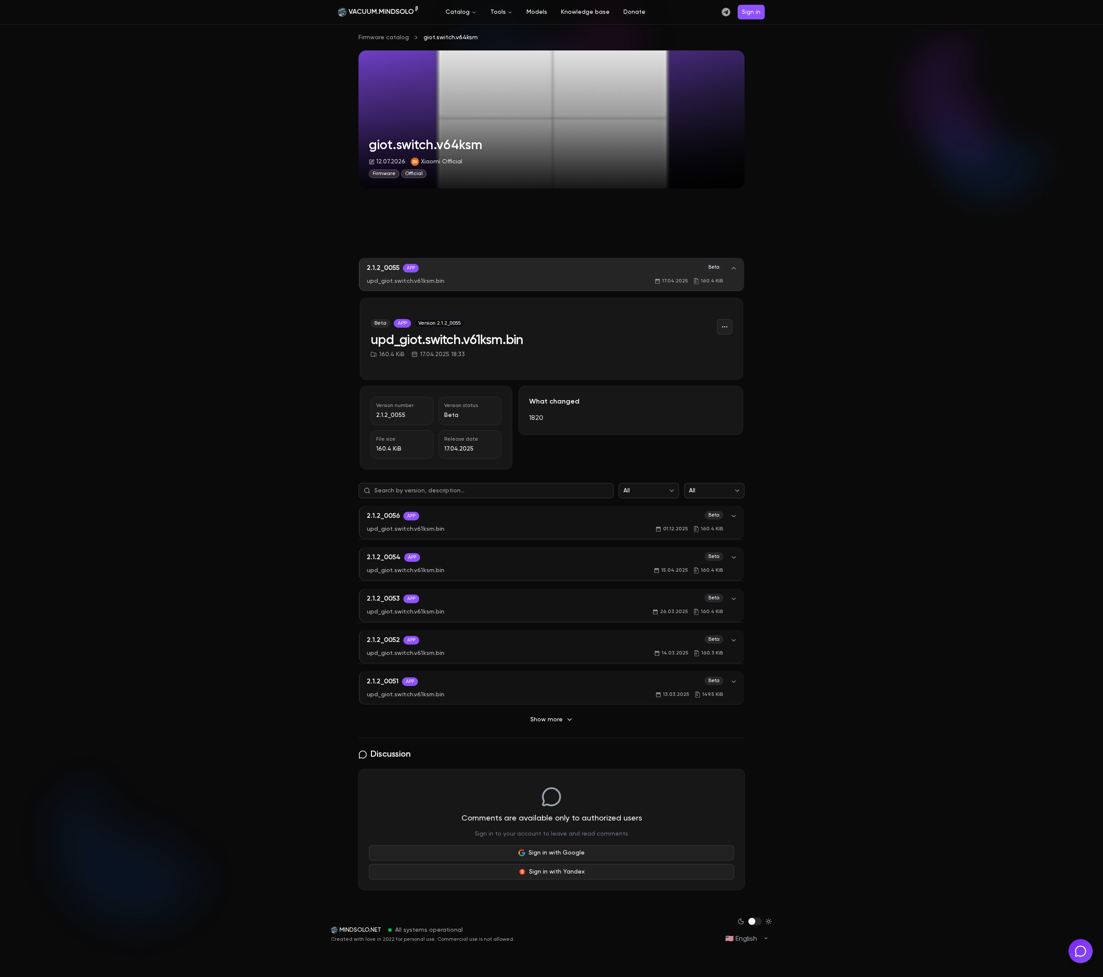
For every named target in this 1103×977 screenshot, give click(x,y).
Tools (498, 12)
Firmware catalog (383, 37)
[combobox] (649, 490)
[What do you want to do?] (1081, 951)
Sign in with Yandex (557, 872)
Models (537, 12)
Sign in (751, 12)
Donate (634, 12)
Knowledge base (585, 12)
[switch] (755, 921)
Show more (546, 720)
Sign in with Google (557, 853)
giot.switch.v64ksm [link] (451, 37)
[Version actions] (724, 327)
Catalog (458, 12)
